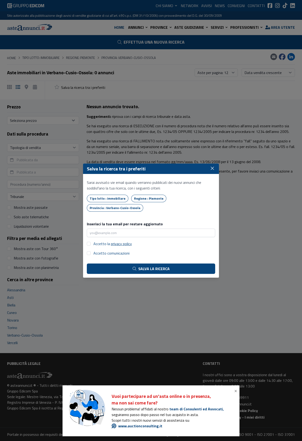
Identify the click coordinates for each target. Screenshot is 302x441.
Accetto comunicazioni (111, 253)
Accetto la (112, 244)
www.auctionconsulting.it (140, 426)
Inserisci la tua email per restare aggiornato (125, 224)
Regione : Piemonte (149, 198)
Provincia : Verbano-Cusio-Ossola (115, 207)
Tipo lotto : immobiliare (108, 198)
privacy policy (121, 244)
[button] (236, 391)
